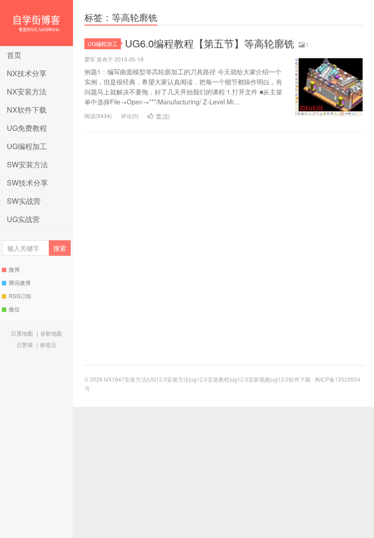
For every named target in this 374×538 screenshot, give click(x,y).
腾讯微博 (20, 282)
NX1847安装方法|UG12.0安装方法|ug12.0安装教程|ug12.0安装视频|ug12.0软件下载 (36, 23)
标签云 (48, 344)
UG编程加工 (27, 146)
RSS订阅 (20, 296)
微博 (14, 269)
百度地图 (22, 333)
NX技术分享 (27, 73)
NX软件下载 (27, 109)
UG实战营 (23, 219)
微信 (14, 309)
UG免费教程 (27, 128)
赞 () (163, 115)
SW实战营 (24, 201)
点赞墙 (24, 344)
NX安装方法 (27, 91)
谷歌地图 (51, 333)
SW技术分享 (27, 182)
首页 (14, 55)
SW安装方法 (27, 164)
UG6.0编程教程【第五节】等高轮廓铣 (209, 43)
